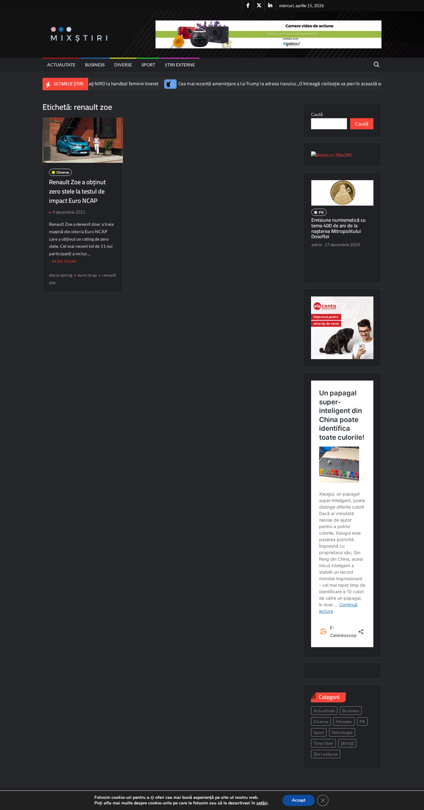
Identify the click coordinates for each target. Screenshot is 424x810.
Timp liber (323, 743)
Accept (298, 800)
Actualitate (61, 64)
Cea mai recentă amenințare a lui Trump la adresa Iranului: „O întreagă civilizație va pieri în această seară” (262, 83)
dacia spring (60, 275)
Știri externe (180, 64)
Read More (64, 261)
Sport (148, 64)
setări (262, 803)
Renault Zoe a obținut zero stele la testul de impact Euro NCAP (77, 191)
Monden (344, 721)
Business (95, 64)
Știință (347, 743)
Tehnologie (342, 732)
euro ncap (87, 275)
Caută (317, 114)
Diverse (123, 64)
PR (331, 228)
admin (327, 271)
